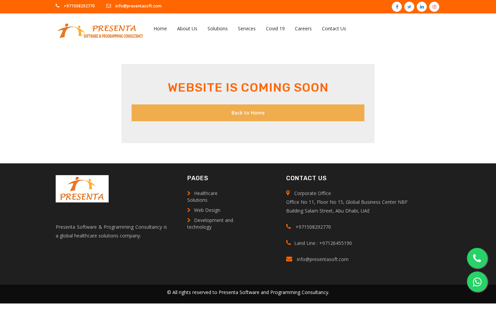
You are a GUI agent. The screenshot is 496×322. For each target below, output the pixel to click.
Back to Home (248, 112)
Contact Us (334, 28)
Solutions (218, 28)
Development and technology (210, 223)
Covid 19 (275, 28)
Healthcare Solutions (202, 196)
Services (247, 28)
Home (160, 28)
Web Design (207, 210)
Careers (303, 28)
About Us (187, 28)
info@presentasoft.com (138, 6)
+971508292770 (79, 6)
